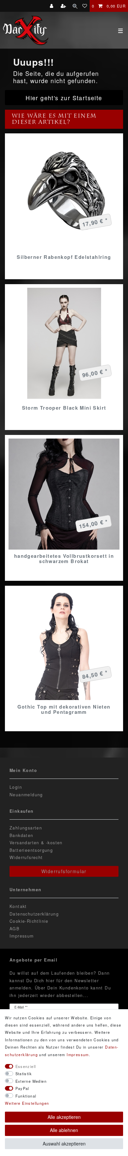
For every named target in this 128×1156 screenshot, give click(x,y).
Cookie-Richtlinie (29, 921)
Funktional (25, 1096)
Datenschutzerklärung (34, 914)
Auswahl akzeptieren (64, 1143)
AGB (14, 929)
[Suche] (75, 6)
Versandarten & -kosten (36, 843)
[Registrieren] (64, 6)
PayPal (22, 1088)
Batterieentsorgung (31, 850)
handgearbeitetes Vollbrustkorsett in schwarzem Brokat (64, 558)
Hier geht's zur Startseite (64, 98)
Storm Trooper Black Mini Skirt (64, 407)
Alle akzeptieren (64, 1117)
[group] (64, 343)
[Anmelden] (52, 6)
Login (16, 787)
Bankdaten (21, 835)
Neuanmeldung (26, 795)
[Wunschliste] (85, 6)
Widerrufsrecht (26, 857)
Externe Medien (31, 1081)
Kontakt (18, 906)
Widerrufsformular (64, 871)
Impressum (22, 936)
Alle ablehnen (64, 1130)
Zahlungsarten (26, 828)
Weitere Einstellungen (27, 1103)
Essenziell (25, 1066)
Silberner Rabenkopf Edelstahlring (64, 257)
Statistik (23, 1073)
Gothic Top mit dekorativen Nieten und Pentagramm (63, 709)
